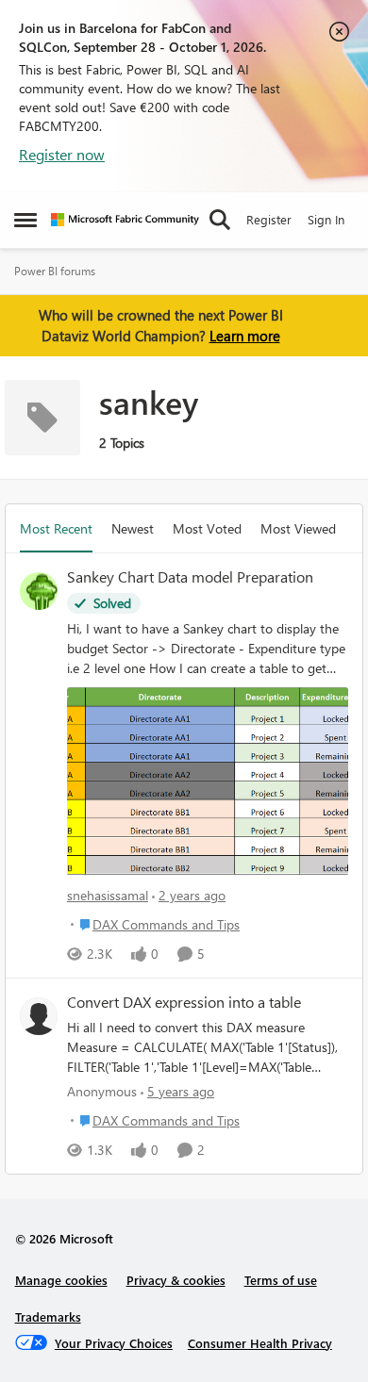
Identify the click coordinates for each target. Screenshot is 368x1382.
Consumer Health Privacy (260, 1343)
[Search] (220, 219)
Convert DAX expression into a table (184, 1002)
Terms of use (280, 1280)
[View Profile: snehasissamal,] (39, 591)
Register (269, 219)
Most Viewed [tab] (298, 528)
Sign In (326, 219)
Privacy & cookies (176, 1280)
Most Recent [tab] (56, 528)
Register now (62, 154)
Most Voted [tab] (207, 528)
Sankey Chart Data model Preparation (190, 577)
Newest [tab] (132, 528)
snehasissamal (107, 895)
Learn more (244, 335)
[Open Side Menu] (25, 220)
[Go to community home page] (125, 219)
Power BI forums (54, 271)
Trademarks (48, 1316)
